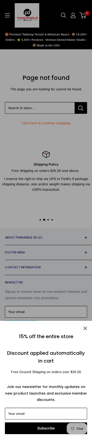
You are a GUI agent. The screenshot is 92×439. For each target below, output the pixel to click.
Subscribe (46, 428)
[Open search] (63, 15)
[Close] (85, 328)
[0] (83, 15)
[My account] (73, 15)
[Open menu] (7, 15)
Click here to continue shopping (46, 123)
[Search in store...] (81, 108)
